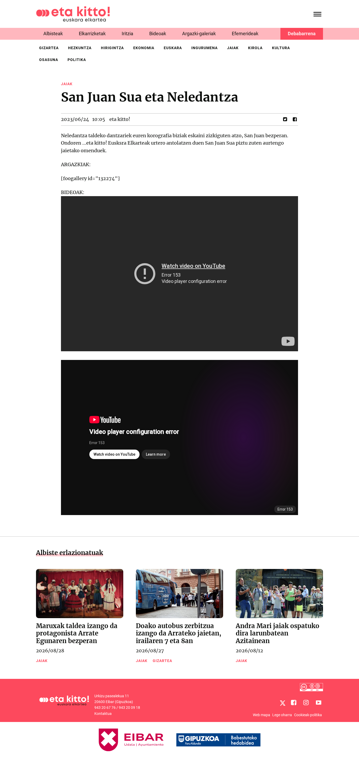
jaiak (233, 48)
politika (77, 60)
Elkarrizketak (92, 33)
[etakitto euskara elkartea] (73, 14)
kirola (255, 48)
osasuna (48, 60)
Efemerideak (245, 33)
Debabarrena (302, 33)
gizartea (49, 48)
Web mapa (261, 715)
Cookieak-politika (308, 715)
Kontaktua (103, 713)
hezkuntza (79, 48)
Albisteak (53, 33)
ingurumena (204, 48)
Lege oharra (282, 715)
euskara (173, 48)
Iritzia (127, 33)
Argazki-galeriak (199, 33)
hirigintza (112, 48)
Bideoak (157, 33)
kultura (281, 48)
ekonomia (143, 48)
